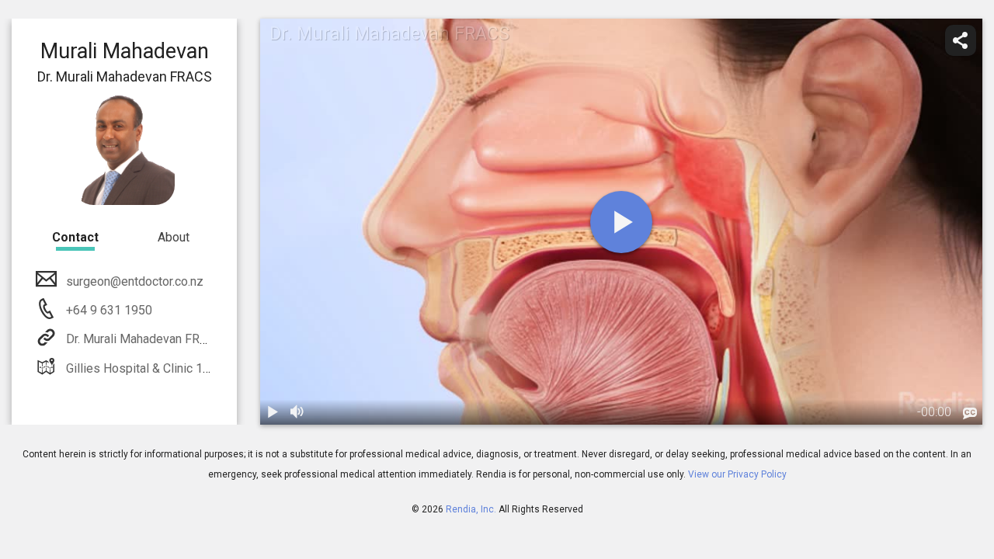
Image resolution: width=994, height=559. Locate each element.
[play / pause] (272, 412)
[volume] (297, 412)
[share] (960, 40)
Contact (75, 237)
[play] (621, 222)
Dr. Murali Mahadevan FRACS (144, 339)
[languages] (970, 413)
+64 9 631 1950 (107, 310)
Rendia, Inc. (471, 509)
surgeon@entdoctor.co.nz (134, 281)
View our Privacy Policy (737, 474)
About (173, 237)
